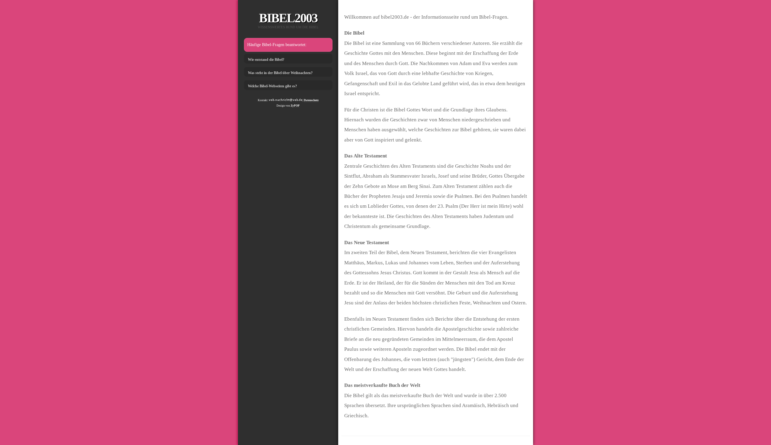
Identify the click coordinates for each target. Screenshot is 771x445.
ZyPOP (295, 105)
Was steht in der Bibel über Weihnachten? (280, 73)
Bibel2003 (288, 18)
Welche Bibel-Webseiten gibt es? (272, 86)
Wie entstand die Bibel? (266, 60)
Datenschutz (311, 100)
